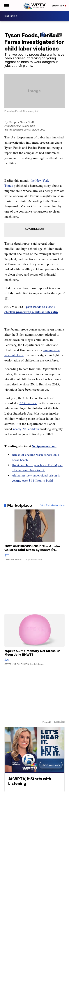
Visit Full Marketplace (52, 505)
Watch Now (58, 6)
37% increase (28, 403)
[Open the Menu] (6, 5)
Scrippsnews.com (44, 446)
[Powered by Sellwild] (59, 722)
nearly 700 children (26, 429)
